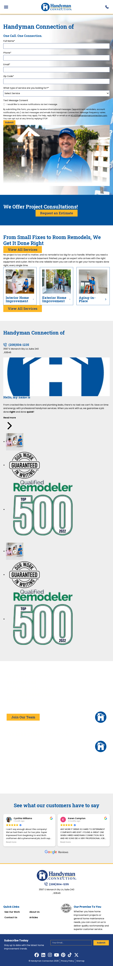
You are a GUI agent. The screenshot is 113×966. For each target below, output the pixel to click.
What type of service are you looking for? (26, 88)
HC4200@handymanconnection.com (89, 115)
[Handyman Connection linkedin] (43, 955)
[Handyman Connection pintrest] (63, 955)
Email (6, 64)
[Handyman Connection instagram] (50, 955)
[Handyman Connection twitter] (76, 955)
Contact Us (10, 917)
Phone (7, 52)
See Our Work (12, 912)
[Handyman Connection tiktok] (69, 955)
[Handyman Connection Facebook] (36, 955)
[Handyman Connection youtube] (56, 955)
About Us (34, 912)
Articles (33, 917)
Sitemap (80, 961)
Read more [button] (11, 842)
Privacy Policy (67, 961)
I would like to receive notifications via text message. (32, 104)
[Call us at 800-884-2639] (107, 7)
